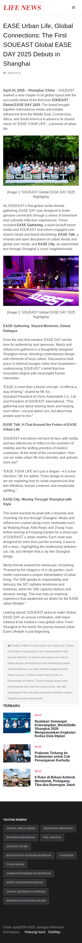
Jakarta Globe (17, 846)
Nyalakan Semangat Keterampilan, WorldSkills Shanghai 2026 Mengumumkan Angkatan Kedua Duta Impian (55, 729)
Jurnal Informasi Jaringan (26, 891)
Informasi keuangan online (26, 900)
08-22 (38, 746)
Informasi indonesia (20, 837)
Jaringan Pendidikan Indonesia (28, 873)
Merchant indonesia (58, 828)
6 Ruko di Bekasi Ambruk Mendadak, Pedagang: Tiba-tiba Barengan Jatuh (55, 780)
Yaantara (67, 855)
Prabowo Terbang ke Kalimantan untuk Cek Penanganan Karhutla (52, 756)
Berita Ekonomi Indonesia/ (25, 882)
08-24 (38, 715)
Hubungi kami (35, 932)
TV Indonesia (15, 864)
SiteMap (54, 932)
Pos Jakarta (52, 837)
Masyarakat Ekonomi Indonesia (29, 855)
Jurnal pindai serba (21, 828)
